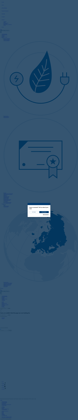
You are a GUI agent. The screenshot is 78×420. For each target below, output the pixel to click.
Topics (3, 37)
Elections (3, 36)
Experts (3, 301)
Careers (5, 22)
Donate (1, 400)
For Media (3, 16)
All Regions (3, 300)
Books (3, 413)
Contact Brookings (4, 409)
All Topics (3, 299)
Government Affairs (4, 415)
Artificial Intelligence (4, 34)
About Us (3, 19)
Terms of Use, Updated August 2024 (6, 417)
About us (3, 318)
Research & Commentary (5, 304)
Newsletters (3, 305)
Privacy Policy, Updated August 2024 (7, 416)
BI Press (5, 25)
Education (3, 35)
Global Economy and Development (6, 404)
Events (3, 302)
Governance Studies (4, 402)
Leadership (5, 21)
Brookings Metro (4, 405)
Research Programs (4, 303)
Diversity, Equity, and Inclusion (8, 24)
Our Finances (5, 23)
